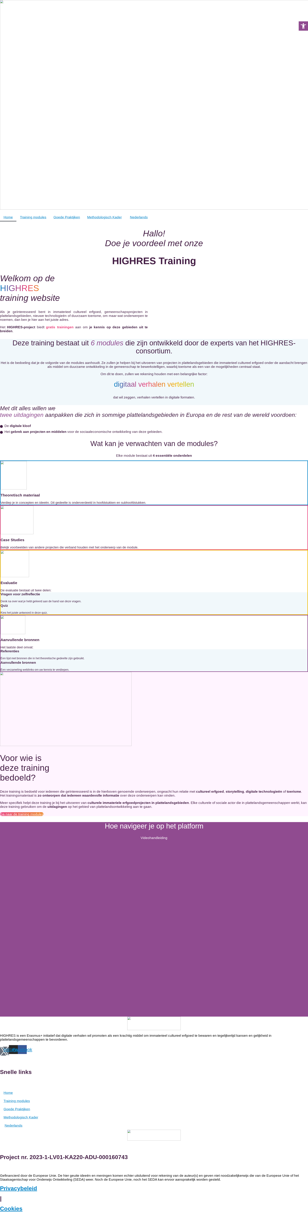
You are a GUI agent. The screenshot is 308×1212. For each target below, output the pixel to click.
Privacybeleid (18, 1188)
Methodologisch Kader (104, 217)
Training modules (33, 217)
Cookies (11, 1208)
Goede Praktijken (66, 217)
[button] (303, 26)
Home (8, 217)
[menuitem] (138, 217)
